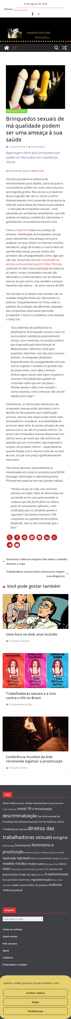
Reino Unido (57, 880)
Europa (10, 845)
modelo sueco (36, 864)
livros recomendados (41, 858)
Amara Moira (10, 803)
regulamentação (41, 879)
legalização (9, 858)
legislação (24, 858)
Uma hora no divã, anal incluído (31, 634)
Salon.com (37, 171)
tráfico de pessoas (38, 885)
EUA (5, 845)
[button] (10, 537)
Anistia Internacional (36, 803)
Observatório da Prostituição (23, 869)
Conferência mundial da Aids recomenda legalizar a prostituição (34, 759)
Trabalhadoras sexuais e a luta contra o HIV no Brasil (31, 695)
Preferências (35, 1011)
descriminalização (20, 816)
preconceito (10, 874)
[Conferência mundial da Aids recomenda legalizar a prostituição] (35, 718)
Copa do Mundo (10, 809)
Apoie (6, 950)
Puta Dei (40, 875)
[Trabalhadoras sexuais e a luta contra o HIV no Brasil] (35, 655)
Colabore (8, 957)
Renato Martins (38, 146)
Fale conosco (10, 943)
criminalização (42, 809)
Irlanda (61, 852)
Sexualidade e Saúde (16, 111)
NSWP (6, 869)
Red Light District (11, 879)
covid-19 (24, 808)
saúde (15, 885)
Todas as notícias (12, 929)
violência (55, 884)
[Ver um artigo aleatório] (64, 48)
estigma (60, 837)
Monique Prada (51, 864)
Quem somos (10, 936)
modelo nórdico (15, 863)
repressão (7, 885)
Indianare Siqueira (49, 852)
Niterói (62, 863)
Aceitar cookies (35, 992)
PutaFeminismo (56, 874)
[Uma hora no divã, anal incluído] (35, 596)
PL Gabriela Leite (54, 869)
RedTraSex (24, 879)
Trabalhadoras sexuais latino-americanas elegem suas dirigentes (35, 574)
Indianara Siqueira (32, 852)
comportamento (55, 803)
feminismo (23, 845)
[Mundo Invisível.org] (35, 29)
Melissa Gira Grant (60, 858)
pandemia (40, 869)
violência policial (12, 890)
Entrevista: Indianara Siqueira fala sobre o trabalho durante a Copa (36, 561)
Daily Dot (22, 230)
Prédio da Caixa (27, 874)
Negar (35, 1002)
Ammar (21, 803)
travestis (23, 885)
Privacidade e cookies (15, 964)
